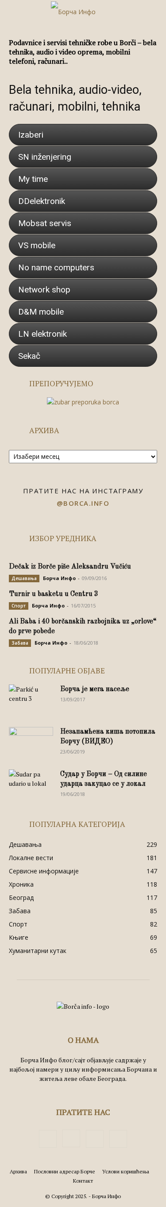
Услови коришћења (125, 1171)
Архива (18, 1171)
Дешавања (24, 578)
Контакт (83, 1180)
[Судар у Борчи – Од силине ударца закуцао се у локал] (31, 784)
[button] (15, 12)
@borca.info (83, 503)
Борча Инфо (59, 578)
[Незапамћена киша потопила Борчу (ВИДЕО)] (31, 742)
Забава (20, 643)
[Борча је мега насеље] (31, 699)
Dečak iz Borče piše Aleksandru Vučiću (70, 566)
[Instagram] (71, 1138)
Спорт (19, 606)
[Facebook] (48, 1139)
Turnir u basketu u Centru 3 (53, 594)
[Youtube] (118, 1139)
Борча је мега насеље (94, 689)
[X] (95, 1139)
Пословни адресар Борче (64, 1171)
